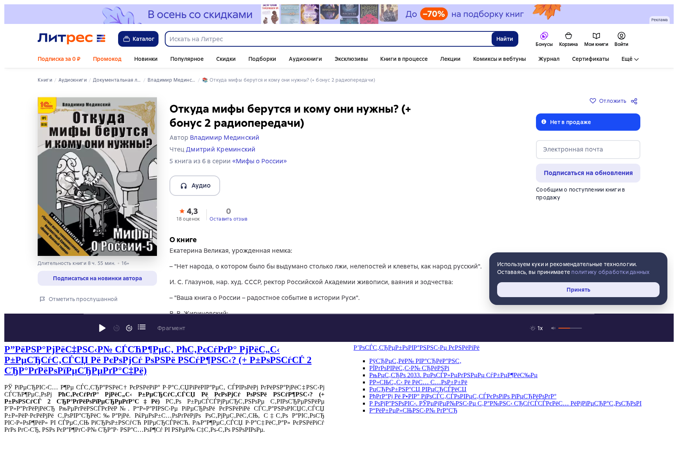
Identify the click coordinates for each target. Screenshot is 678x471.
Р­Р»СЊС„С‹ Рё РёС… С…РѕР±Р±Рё (418, 382)
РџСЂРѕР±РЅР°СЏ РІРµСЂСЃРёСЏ (418, 389)
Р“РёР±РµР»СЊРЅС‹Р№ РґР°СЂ (413, 410)
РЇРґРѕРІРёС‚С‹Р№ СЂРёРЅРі (409, 368)
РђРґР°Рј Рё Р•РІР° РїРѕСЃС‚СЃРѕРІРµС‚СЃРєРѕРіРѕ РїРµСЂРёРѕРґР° (462, 396)
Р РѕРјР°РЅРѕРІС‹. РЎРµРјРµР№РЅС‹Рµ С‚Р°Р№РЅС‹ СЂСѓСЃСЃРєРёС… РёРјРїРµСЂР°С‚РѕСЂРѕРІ (505, 403)
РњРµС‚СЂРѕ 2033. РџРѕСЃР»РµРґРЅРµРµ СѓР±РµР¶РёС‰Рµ (453, 375)
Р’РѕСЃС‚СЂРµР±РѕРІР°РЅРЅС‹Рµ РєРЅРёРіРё (416, 347)
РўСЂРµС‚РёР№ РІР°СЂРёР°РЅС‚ (415, 361)
